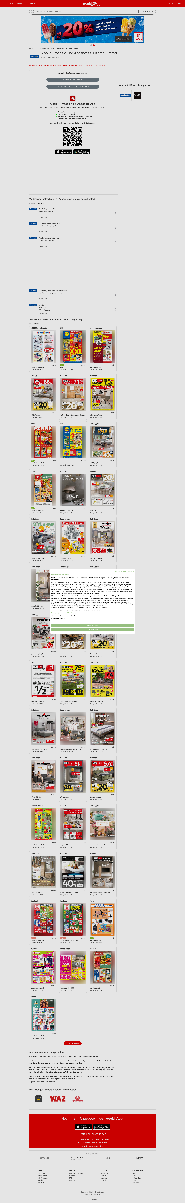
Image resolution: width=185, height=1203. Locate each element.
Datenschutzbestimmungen (124, 571)
